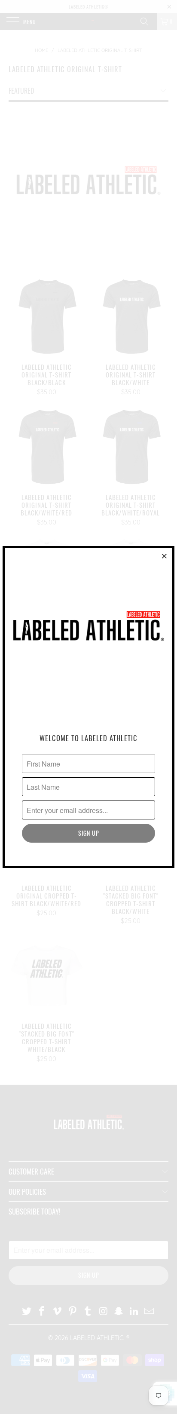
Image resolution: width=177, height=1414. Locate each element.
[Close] (164, 556)
